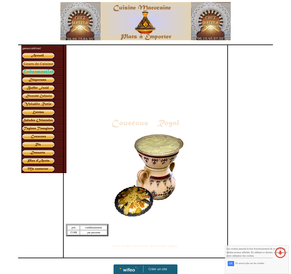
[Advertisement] (145, 79)
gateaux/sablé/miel (31, 48)
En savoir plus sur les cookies (249, 263)
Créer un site (157, 269)
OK (231, 263)
